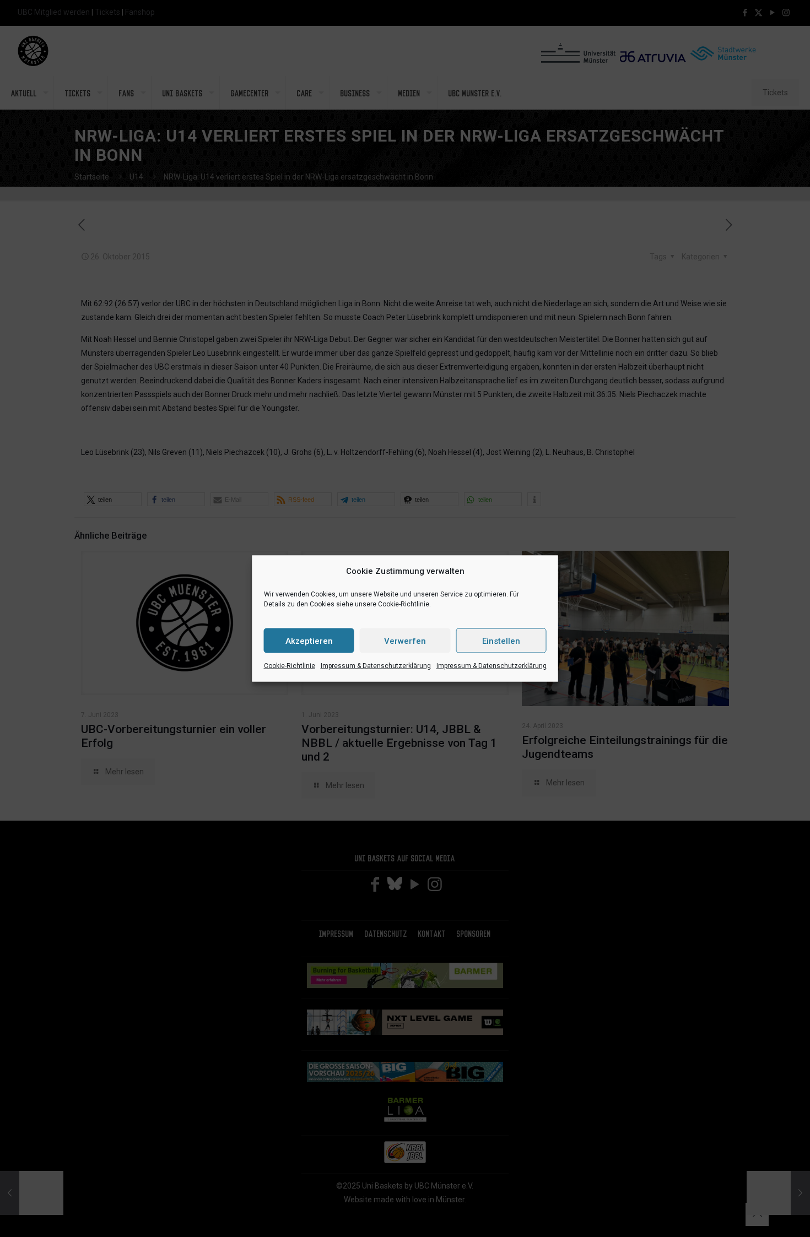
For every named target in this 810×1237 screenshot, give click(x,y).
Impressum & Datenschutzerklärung (376, 666)
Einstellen (501, 640)
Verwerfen (405, 640)
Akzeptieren (309, 640)
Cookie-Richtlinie (289, 666)
